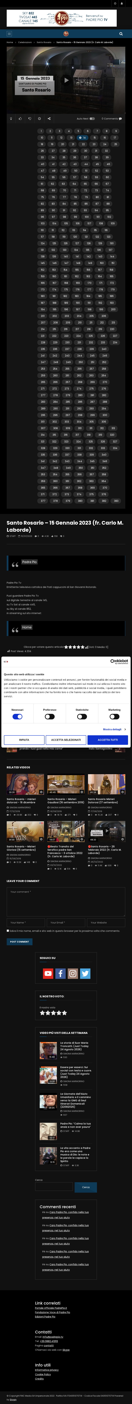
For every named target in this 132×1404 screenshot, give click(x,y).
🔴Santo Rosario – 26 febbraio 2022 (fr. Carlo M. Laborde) (104, 850)
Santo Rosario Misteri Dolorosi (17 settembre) (103, 800)
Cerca (38, 1180)
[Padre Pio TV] (66, 33)
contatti (49, 1345)
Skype (66, 1350)
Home (10, 42)
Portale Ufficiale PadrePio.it (51, 1308)
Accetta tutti (108, 739)
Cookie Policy (43, 1374)
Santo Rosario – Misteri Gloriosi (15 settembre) (21, 848)
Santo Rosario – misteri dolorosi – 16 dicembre (21, 800)
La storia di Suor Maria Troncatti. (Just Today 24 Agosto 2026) (74, 1046)
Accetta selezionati (66, 739)
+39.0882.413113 (49, 1341)
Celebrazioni (25, 42)
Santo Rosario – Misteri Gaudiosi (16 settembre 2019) (65, 800)
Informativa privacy (47, 1370)
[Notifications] (121, 3)
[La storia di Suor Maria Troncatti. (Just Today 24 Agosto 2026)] (48, 1050)
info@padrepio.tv (53, 1337)
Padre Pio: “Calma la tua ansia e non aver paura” (75, 1125)
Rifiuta (24, 739)
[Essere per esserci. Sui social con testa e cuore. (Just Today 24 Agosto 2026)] (48, 1075)
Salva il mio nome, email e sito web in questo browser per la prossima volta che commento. (65, 931)
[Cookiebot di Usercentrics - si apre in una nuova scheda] (113, 661)
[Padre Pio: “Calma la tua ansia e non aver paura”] (48, 1131)
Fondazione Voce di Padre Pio (52, 1312)
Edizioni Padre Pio (45, 1316)
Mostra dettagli (112, 729)
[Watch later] (115, 3)
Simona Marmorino (20, 807)
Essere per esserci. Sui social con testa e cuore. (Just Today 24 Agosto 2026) (76, 1072)
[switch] (50, 716)
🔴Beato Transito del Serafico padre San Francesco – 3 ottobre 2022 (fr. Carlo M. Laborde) (64, 851)
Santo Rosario (44, 42)
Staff (13, 536)
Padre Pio (29, 562)
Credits (39, 1378)
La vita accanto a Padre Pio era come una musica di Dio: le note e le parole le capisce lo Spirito (75, 1154)
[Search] (121, 33)
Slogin (13, 1399)
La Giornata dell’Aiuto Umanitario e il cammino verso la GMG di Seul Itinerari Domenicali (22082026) (75, 1100)
